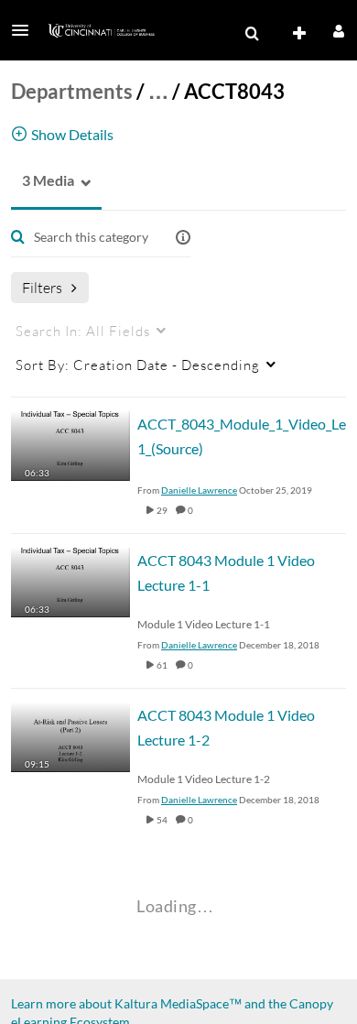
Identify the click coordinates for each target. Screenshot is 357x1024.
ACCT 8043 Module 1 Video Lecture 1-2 (226, 727)
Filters (42, 287)
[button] (25, 30)
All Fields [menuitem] (83, 330)
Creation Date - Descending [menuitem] (138, 364)
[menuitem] (252, 33)
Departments (72, 91)
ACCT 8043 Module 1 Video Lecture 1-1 (226, 572)
